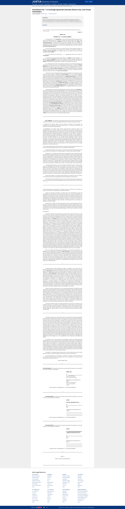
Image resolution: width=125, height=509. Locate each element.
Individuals (49, 474)
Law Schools (54, 4)
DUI (48, 480)
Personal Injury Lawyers (36, 485)
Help (74, 507)
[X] (45, 507)
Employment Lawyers (36, 480)
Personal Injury (50, 485)
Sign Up (90, 1)
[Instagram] (41, 507)
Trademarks (64, 498)
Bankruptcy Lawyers (36, 476)
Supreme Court (35, 495)
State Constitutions (50, 491)
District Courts (35, 498)
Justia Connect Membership (83, 491)
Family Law (49, 483)
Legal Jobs (64, 491)
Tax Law (64, 485)
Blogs (79, 483)
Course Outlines (81, 480)
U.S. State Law (50, 489)
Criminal (48, 477)
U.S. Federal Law (35, 489)
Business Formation (66, 476)
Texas (48, 500)
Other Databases (66, 489)
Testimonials (80, 500)
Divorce (48, 479)
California (49, 495)
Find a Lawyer (34, 4)
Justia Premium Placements (83, 494)
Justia (34, 507)
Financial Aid (80, 479)
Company (71, 507)
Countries (64, 500)
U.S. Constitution (35, 491)
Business (64, 474)
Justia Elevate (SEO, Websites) (83, 495)
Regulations (34, 494)
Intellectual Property (66, 480)
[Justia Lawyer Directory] (46, 507)
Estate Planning (50, 482)
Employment (64, 479)
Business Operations (66, 477)
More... (33, 486)
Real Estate (64, 483)
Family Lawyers (35, 483)
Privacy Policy (84, 507)
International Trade (66, 482)
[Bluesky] (44, 507)
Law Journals (80, 482)
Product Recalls (65, 495)
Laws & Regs (60, 4)
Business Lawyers (35, 477)
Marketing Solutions (72, 4)
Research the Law (47, 4)
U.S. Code (34, 492)
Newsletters (65, 4)
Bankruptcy (49, 476)
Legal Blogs (64, 492)
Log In (86, 1)
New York (49, 498)
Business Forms (65, 494)
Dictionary (79, 476)
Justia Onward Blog (81, 498)
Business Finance (44, 13)
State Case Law (50, 494)
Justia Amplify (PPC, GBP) (82, 497)
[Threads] (42, 507)
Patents (63, 497)
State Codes (49, 492)
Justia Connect (61, 507)
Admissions (80, 477)
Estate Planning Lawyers (36, 482)
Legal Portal (67, 507)
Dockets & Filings (35, 500)
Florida (48, 497)
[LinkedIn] (36, 507)
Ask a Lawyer (41, 4)
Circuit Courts (34, 497)
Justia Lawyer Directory (82, 492)
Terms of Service (78, 507)
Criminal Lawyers (35, 479)
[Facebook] (39, 507)
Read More (45, 25)
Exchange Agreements (52, 13)
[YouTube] (38, 507)
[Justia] (37, 1)
